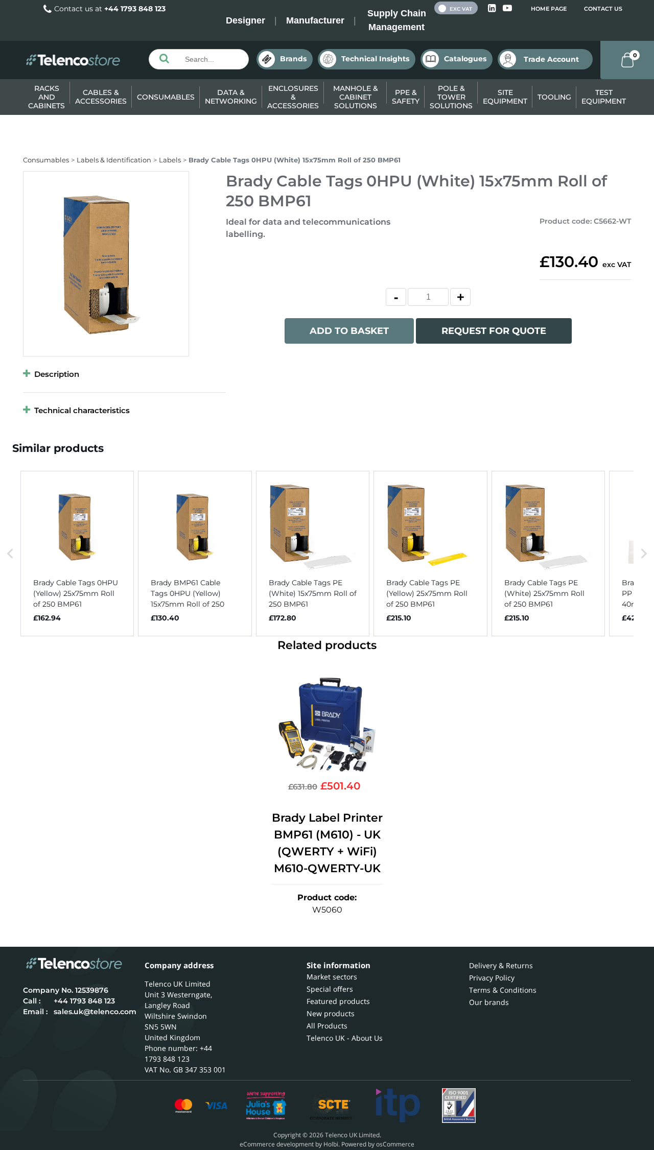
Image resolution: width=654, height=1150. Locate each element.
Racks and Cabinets (46, 97)
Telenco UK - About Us (345, 1038)
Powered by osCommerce (377, 1144)
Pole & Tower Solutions (451, 97)
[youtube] (507, 8)
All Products (327, 1026)
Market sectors (332, 976)
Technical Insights (375, 58)
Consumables (166, 97)
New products (331, 1013)
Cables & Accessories (101, 97)
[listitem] (77, 553)
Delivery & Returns (501, 965)
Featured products (338, 1001)
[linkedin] (493, 8)
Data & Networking (231, 97)
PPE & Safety (405, 97)
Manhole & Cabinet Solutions (355, 97)
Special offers (330, 989)
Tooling (554, 97)
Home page (549, 8)
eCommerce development (277, 1144)
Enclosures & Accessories (293, 97)
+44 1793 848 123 (135, 8)
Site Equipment (505, 97)
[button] (10, 553)
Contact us (603, 8)
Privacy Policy (492, 978)
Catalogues (465, 58)
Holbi (330, 1144)
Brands (293, 58)
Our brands (489, 1002)
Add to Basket (349, 331)
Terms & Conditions (502, 990)
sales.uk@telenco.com (95, 1011)
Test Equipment (603, 97)
